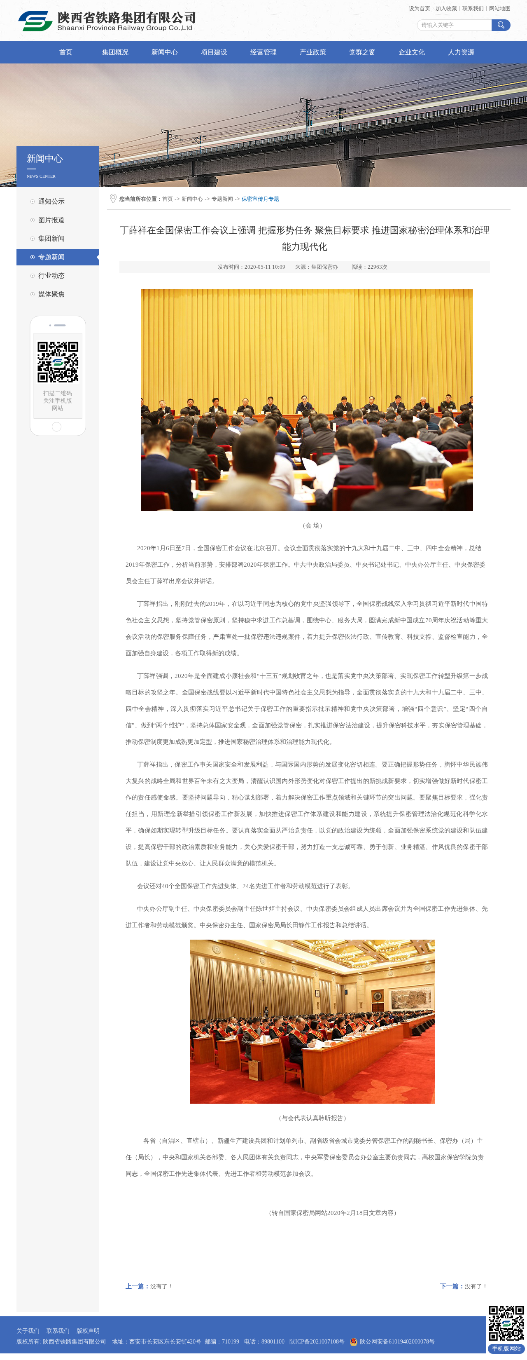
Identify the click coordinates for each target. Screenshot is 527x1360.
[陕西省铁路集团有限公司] (107, 35)
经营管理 (263, 52)
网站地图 (500, 8)
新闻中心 (165, 52)
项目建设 (214, 52)
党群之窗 (362, 52)
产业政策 (313, 52)
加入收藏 (446, 8)
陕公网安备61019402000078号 (397, 1342)
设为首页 (419, 8)
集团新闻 (51, 238)
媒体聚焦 (51, 294)
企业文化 (412, 52)
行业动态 (51, 275)
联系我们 (473, 8)
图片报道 (51, 219)
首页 (65, 52)
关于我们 (28, 1331)
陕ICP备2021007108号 (317, 1342)
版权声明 (88, 1331)
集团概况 (115, 52)
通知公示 (51, 201)
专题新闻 (51, 256)
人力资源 (461, 52)
